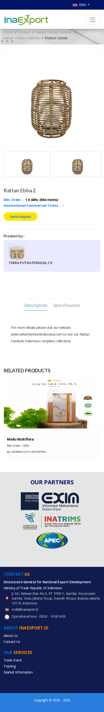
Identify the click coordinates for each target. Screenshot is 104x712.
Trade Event (13, 660)
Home (8, 32)
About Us (10, 635)
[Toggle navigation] (92, 20)
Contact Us (12, 641)
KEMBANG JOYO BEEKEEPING (26, 451)
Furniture (24, 32)
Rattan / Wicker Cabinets (22, 38)
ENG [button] (82, 4)
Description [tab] (35, 305)
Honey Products (18, 431)
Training (9, 666)
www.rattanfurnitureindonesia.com (36, 334)
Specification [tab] (66, 305)
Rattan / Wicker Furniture (54, 32)
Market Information (18, 672)
